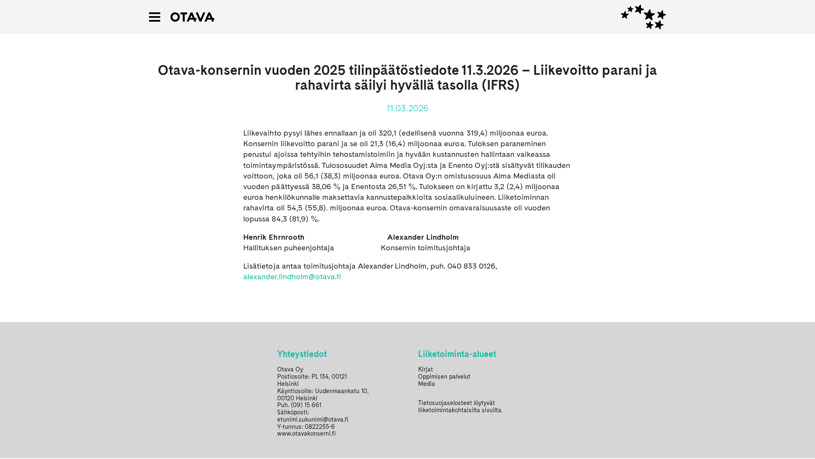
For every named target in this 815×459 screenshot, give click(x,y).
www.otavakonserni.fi (306, 433)
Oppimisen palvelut (444, 376)
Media (426, 383)
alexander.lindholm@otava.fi (292, 276)
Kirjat (425, 369)
